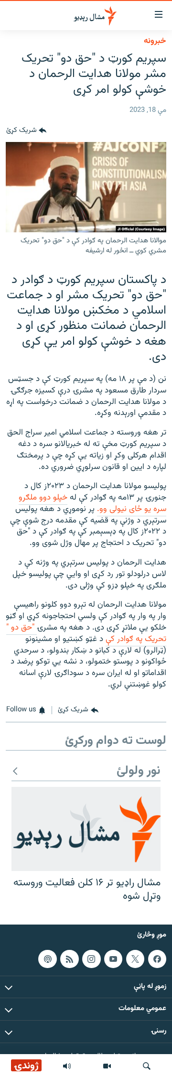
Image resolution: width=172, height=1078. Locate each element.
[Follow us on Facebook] (157, 959)
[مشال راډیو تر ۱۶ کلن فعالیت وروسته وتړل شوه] (86, 829)
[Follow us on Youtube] (113, 959)
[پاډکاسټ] (47, 959)
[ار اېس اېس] (69, 959)
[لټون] (146, 1066)
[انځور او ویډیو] (107, 1066)
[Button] (26, 130)
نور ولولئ (139, 771)
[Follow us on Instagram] (91, 959)
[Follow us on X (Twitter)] (135, 959)
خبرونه (155, 41)
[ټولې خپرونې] (67, 1066)
